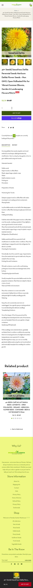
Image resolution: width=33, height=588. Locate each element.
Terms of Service (16, 497)
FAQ (16, 491)
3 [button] (15, 418)
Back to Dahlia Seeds (17, 429)
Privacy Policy (16, 494)
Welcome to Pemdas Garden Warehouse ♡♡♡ (16, 517)
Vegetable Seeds (16, 544)
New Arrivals (16, 524)
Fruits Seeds (16, 541)
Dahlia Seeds (16, 531)
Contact (16, 488)
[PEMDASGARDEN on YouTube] (21, 564)
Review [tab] (14, 145)
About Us (16, 481)
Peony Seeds (16, 534)
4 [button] (17, 418)
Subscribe (28, 560)
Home (15, 10)
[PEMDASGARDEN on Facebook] (11, 564)
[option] (16, 395)
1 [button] (11, 418)
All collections (16, 521)
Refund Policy (16, 501)
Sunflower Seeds (16, 537)
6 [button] (21, 418)
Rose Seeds (16, 527)
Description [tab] (6, 145)
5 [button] (19, 418)
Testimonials (16, 507)
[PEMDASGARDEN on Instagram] (18, 564)
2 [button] (13, 418)
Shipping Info (16, 484)
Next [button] (30, 62)
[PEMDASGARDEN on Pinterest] (14, 564)
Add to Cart (25, 584)
